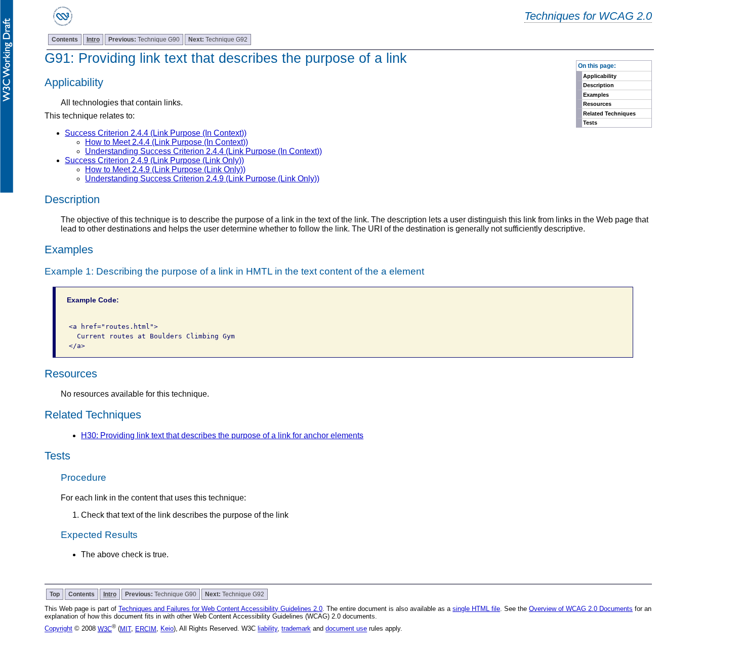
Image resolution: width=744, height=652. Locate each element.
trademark (296, 629)
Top (55, 594)
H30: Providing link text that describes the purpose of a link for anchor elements (222, 435)
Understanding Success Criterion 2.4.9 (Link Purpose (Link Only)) (202, 178)
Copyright (58, 629)
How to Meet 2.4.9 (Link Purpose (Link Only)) (165, 169)
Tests (590, 123)
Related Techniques (609, 113)
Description (598, 85)
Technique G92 (217, 39)
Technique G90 (144, 39)
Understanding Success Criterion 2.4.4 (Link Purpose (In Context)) (203, 151)
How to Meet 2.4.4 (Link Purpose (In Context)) (166, 142)
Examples (596, 95)
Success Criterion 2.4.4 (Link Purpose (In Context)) (155, 133)
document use (346, 629)
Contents (65, 39)
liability (267, 629)
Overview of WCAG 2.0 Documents (581, 608)
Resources (597, 104)
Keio (167, 629)
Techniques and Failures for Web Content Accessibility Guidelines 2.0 (220, 608)
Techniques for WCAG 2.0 (588, 16)
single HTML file (476, 608)
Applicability (599, 76)
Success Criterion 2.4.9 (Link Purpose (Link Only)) (154, 160)
